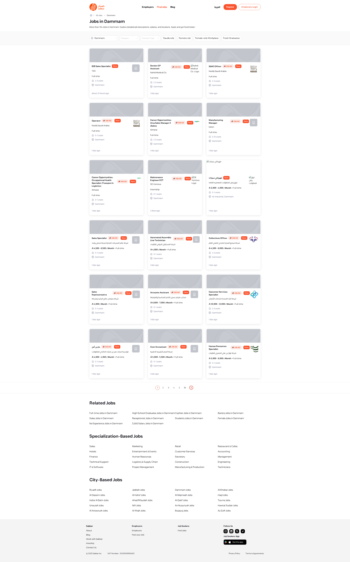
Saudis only (168, 38)
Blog (172, 7)
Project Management (143, 467)
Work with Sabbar (94, 539)
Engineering (224, 462)
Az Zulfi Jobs (224, 511)
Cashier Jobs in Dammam (188, 413)
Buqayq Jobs (181, 511)
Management (225, 457)
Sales (92, 446)
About (89, 530)
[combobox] (131, 38)
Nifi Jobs (136, 505)
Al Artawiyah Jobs (98, 511)
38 (185, 387)
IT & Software (96, 467)
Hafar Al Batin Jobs (99, 500)
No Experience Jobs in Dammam (106, 423)
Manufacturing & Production (189, 467)
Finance (93, 457)
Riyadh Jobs (95, 490)
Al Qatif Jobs (181, 500)
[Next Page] (191, 388)
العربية (217, 7)
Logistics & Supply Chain (145, 462)
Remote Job (185, 38)
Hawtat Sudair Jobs (228, 505)
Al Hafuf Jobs (139, 495)
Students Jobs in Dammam (189, 418)
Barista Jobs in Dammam (230, 413)
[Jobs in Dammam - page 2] (191, 388)
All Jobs (99, 15)
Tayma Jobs (224, 500)
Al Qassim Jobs (97, 495)
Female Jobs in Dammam (231, 418)
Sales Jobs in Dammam (101, 418)
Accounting (224, 451)
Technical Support (99, 462)
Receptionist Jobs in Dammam (148, 418)
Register (230, 7)
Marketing (137, 446)
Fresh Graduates (231, 38)
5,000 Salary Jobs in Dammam (147, 423)
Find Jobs (162, 7)
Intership (90, 543)
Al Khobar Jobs (225, 490)
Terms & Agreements (255, 553)
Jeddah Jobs (138, 490)
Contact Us (91, 547)
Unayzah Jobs (96, 505)
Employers (148, 7)
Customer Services (185, 451)
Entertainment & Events (144, 451)
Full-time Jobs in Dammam (103, 413)
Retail (178, 446)
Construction (182, 462)
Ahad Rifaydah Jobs (142, 500)
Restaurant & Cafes (227, 446)
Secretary (180, 457)
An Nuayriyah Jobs (184, 505)
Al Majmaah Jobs (183, 495)
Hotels (92, 451)
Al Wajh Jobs (138, 511)
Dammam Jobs (183, 490)
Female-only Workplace (206, 38)
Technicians (224, 467)
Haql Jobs (223, 495)
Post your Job (138, 534)
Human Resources (141, 457)
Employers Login (249, 7)
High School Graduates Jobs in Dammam (153, 413)
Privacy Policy (234, 553)
